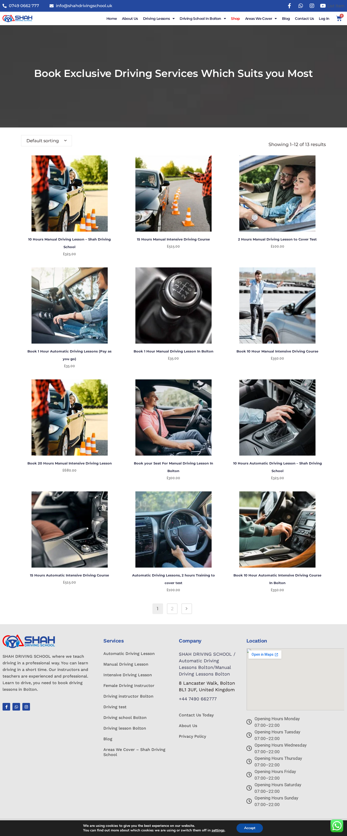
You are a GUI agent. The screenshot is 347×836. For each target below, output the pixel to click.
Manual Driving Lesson (125, 664)
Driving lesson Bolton (124, 728)
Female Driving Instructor (128, 685)
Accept (249, 828)
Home (111, 18)
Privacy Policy (192, 736)
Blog (286, 18)
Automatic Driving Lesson (129, 653)
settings (218, 830)
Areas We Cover (258, 18)
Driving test (115, 706)
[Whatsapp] (16, 707)
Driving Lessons (156, 18)
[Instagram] (26, 707)
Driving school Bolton (125, 717)
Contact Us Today (196, 715)
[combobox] (46, 140)
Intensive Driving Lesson (127, 674)
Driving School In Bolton (200, 18)
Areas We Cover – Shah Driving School (134, 752)
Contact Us (304, 18)
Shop (235, 18)
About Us (130, 18)
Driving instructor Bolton (128, 696)
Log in (324, 18)
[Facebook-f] (6, 707)
